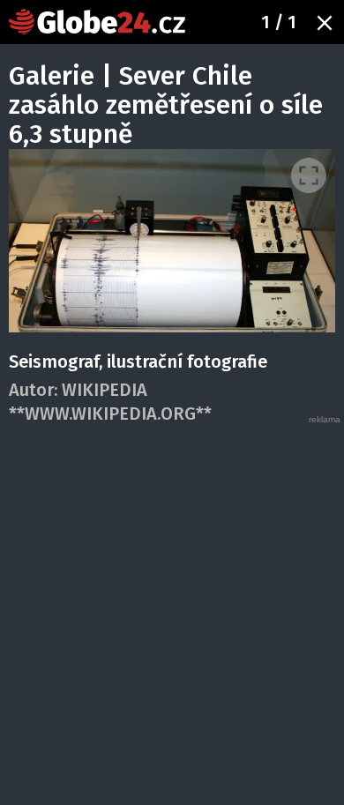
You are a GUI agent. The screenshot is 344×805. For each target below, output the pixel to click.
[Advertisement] (172, 598)
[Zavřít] (324, 23)
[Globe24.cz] (97, 21)
